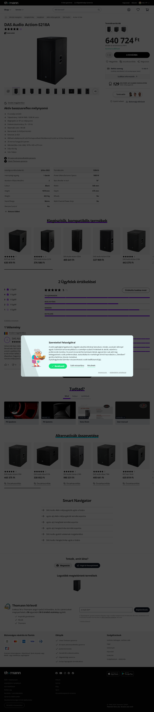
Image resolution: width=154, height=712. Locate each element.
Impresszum (102, 372)
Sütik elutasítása (77, 365)
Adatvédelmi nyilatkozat (118, 372)
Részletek (91, 365)
